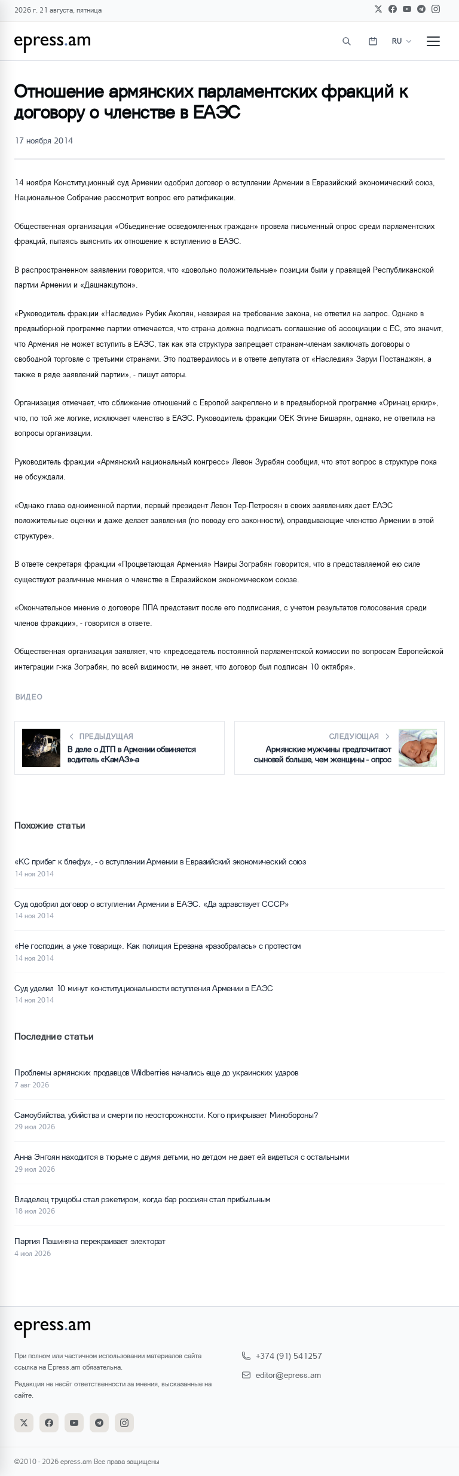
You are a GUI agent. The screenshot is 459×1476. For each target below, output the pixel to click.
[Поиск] (347, 41)
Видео (29, 696)
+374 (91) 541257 (289, 1355)
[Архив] (373, 41)
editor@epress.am (288, 1375)
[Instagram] (436, 9)
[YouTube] (407, 9)
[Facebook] (392, 9)
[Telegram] (421, 9)
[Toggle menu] (433, 41)
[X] (378, 9)
